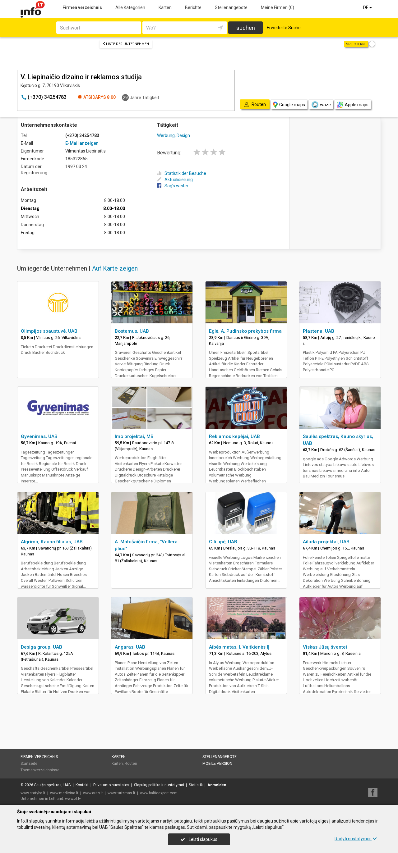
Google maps (292, 104)
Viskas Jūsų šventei (325, 647)
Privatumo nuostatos (111, 785)
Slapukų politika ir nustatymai (159, 785)
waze (325, 104)
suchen (245, 28)
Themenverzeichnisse (40, 770)
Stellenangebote (231, 7)
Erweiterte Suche (284, 27)
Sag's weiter (176, 185)
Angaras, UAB (130, 647)
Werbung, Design (173, 135)
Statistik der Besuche (185, 173)
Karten (165, 7)
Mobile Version (217, 763)
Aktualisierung (178, 179)
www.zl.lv (73, 798)
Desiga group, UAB (41, 647)
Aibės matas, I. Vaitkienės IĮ (239, 647)
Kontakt (82, 785)
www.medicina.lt (64, 793)
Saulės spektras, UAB (52, 785)
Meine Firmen (277, 7)
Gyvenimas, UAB (39, 436)
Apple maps (356, 104)
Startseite (29, 763)
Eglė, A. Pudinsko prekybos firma (245, 331)
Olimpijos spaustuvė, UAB (49, 331)
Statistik (196, 785)
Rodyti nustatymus (353, 838)
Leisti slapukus (202, 839)
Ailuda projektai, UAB (326, 542)
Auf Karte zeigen (115, 268)
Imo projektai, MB (134, 436)
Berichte (193, 7)
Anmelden (216, 785)
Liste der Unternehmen (127, 44)
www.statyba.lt (33, 793)
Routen (131, 763)
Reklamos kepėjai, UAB (234, 436)
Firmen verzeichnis (82, 7)
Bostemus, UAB (132, 331)
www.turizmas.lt (121, 793)
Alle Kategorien (130, 7)
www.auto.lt (93, 793)
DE (366, 7)
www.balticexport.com (159, 793)
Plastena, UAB (318, 331)
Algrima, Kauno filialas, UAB (52, 542)
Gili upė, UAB (223, 542)
